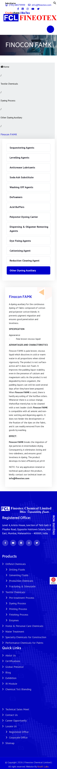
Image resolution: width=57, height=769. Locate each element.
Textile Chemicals (15, 592)
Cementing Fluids (18, 575)
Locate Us (11, 726)
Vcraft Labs (43, 766)
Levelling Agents (19, 157)
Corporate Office (18, 737)
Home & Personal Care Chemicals (24, 626)
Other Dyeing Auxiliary (23, 270)
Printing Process (18, 609)
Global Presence (14, 667)
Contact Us (11, 715)
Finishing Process (18, 614)
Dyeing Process (17, 603)
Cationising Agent (20, 250)
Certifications (12, 661)
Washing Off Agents (21, 187)
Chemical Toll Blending (18, 689)
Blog (8, 672)
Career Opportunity (16, 720)
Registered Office (18, 732)
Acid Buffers (17, 207)
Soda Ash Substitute (22, 177)
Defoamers (16, 197)
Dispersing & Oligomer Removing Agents (29, 229)
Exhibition (10, 678)
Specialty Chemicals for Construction (25, 637)
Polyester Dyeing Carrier (24, 217)
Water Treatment (14, 631)
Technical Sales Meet (17, 709)
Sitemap (9, 743)
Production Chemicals (21, 580)
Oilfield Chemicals (15, 564)
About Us (10, 655)
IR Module (11, 683)
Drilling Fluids (17, 569)
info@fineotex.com (41, 4)
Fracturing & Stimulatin (22, 586)
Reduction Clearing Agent (24, 260)
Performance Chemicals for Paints (24, 642)
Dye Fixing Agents (20, 240)
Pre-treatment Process (21, 597)
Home (6, 66)
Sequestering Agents (22, 147)
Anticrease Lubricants (22, 167)
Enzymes (14, 620)
